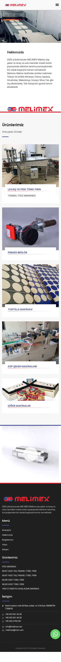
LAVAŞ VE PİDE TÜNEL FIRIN (24, 189)
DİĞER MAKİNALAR (19, 405)
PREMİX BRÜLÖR (17, 252)
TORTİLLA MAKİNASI (20, 309)
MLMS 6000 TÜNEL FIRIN (13, 584)
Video (4, 545)
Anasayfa (6, 530)
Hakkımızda (7, 535)
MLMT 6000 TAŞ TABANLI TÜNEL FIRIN (19, 571)
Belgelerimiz (7, 540)
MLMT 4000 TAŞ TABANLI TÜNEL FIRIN (19, 575)
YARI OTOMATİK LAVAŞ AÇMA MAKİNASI (20, 589)
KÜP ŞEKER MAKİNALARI (22, 366)
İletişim (5, 549)
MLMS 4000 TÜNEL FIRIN (13, 580)
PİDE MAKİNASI (9, 566)
